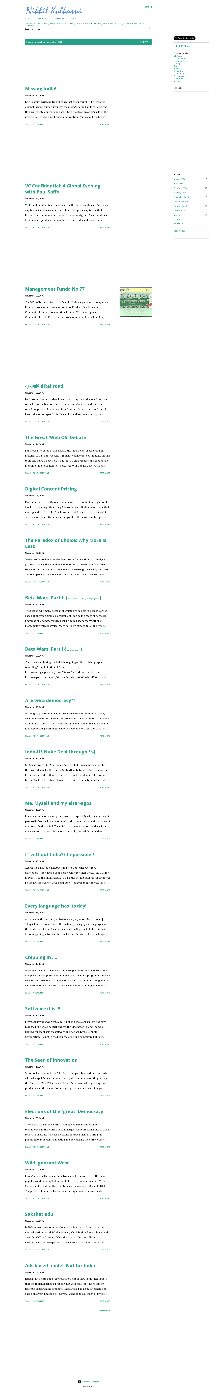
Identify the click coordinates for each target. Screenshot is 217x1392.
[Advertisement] (83, 68)
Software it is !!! (42, 1009)
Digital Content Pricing (51, 489)
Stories (79, 23)
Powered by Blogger (90, 1381)
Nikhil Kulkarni (182, 46)
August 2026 (179, 179)
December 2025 (181, 197)
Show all (145, 42)
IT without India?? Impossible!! (59, 854)
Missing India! (40, 89)
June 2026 (178, 183)
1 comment (38, 124)
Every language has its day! (55, 906)
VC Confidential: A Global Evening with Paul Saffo (62, 189)
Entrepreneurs (56, 23)
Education (97, 23)
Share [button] (28, 124)
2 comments (39, 838)
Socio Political (180, 58)
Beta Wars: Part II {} (63, 597)
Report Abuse (180, 230)
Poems (87, 23)
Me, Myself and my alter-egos (58, 803)
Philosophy (108, 23)
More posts (104, 1310)
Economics (69, 23)
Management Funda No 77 (55, 289)
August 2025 (179, 210)
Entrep (177, 63)
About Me (42, 19)
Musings (118, 23)
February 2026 (180, 188)
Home (27, 19)
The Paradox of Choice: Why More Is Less (65, 543)
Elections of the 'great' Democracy (64, 1111)
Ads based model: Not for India (60, 1265)
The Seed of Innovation (51, 1060)
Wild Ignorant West (47, 1163)
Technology (43, 23)
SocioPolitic (31, 23)
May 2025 (178, 219)
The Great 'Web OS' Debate (55, 437)
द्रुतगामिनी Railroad (44, 386)
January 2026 (180, 192)
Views (73, 19)
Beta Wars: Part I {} (53, 649)
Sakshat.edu (39, 1214)
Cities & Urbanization (133, 23)
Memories (30, 26)
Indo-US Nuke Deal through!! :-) (60, 752)
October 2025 (180, 206)
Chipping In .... (41, 957)
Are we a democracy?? (50, 700)
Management (180, 73)
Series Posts (59, 19)
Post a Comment (41, 227)
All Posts (178, 56)
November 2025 (181, 201)
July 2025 (178, 215)
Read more (105, 124)
